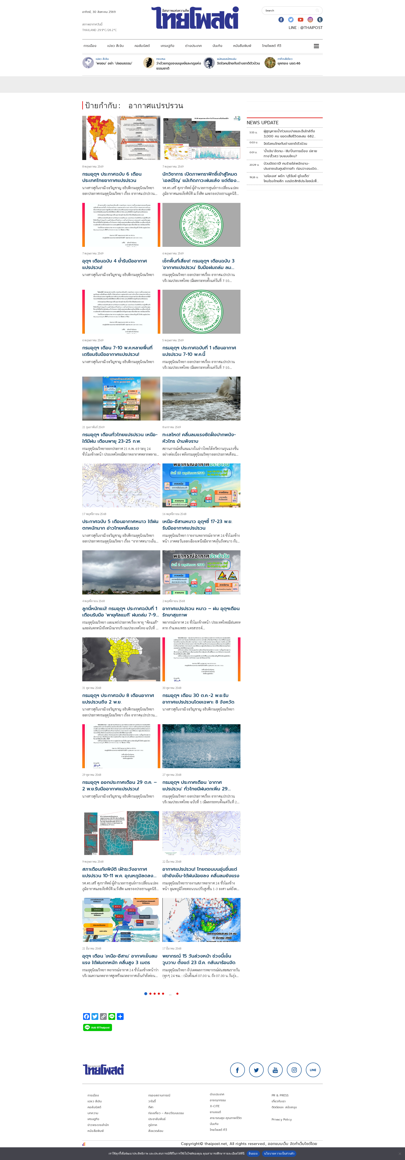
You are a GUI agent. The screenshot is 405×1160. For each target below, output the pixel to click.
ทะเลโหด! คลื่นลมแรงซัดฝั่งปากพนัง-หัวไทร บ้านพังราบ (199, 438)
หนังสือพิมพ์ (242, 45)
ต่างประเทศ (193, 45)
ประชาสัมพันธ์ (157, 1119)
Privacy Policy (282, 1119)
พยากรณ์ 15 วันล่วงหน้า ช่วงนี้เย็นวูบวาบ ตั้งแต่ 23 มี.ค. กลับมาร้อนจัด (198, 959)
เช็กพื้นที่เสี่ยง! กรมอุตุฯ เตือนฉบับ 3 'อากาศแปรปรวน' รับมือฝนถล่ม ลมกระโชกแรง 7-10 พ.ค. (198, 267)
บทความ (93, 1113)
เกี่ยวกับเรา (279, 1101)
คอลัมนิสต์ (142, 45)
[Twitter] (291, 19)
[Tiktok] (320, 19)
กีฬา (151, 1107)
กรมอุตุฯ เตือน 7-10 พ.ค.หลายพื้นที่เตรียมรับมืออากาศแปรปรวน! (117, 351)
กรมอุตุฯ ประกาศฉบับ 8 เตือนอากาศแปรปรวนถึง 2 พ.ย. (118, 698)
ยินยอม (253, 1153)
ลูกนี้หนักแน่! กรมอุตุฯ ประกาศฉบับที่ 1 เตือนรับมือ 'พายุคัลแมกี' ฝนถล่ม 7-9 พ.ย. (119, 615)
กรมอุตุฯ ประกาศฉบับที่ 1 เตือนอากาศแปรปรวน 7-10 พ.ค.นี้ (199, 351)
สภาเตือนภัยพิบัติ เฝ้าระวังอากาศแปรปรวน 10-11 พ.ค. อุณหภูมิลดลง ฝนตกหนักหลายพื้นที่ (117, 876)
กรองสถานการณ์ (159, 1095)
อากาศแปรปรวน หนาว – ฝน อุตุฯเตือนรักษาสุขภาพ (201, 612)
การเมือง (90, 45)
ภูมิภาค (152, 1125)
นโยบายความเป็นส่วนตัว (279, 1153)
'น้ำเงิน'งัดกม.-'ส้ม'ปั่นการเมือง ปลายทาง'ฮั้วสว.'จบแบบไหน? (290, 154)
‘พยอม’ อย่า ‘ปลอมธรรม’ (114, 63)
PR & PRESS (280, 1095)
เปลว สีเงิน (115, 45)
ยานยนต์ (215, 1112)
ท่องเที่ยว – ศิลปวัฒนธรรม (166, 1113)
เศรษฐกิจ (167, 45)
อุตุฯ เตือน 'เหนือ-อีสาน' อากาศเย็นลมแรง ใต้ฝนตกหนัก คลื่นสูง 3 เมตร (119, 959)
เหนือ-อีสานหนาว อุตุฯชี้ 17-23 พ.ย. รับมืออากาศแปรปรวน (197, 524)
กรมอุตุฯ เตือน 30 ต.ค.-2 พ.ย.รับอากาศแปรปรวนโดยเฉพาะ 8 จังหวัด (198, 698)
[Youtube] (300, 19)
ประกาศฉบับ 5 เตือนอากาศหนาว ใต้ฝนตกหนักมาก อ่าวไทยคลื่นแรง (120, 524)
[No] (400, 1154)
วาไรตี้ (152, 1101)
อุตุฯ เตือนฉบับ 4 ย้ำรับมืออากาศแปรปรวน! (114, 264)
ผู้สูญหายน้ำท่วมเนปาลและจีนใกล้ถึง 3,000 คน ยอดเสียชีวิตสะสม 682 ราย (289, 134)
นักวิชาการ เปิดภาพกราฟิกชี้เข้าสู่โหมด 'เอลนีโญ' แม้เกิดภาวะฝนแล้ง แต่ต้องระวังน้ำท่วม (199, 181)
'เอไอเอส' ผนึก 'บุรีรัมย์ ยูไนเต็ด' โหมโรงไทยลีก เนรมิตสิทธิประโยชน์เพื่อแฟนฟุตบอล (291, 179)
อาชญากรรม (218, 1100)
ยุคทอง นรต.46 (289, 63)
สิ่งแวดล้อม (155, 1131)
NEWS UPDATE (262, 122)
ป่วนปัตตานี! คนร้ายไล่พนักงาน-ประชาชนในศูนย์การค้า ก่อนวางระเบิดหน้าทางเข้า (290, 166)
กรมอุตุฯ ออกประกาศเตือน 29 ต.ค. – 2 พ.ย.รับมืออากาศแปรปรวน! (119, 785)
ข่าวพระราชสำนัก (98, 1125)
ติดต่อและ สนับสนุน (284, 1107)
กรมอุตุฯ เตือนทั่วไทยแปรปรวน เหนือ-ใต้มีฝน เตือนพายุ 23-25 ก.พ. (120, 438)
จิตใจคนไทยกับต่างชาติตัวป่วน (238, 63)
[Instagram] (310, 19)
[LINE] (313, 1070)
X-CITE (215, 1106)
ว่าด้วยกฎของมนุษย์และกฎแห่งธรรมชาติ (178, 66)
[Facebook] (281, 19)
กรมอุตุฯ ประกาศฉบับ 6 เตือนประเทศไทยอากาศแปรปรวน (112, 177)
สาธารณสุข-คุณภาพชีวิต (226, 1118)
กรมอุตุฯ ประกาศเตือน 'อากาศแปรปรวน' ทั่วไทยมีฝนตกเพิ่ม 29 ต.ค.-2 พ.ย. (195, 789)
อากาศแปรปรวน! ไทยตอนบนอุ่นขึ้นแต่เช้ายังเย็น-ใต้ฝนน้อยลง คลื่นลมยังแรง (200, 872)
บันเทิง (217, 45)
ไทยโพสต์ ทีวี (271, 45)
